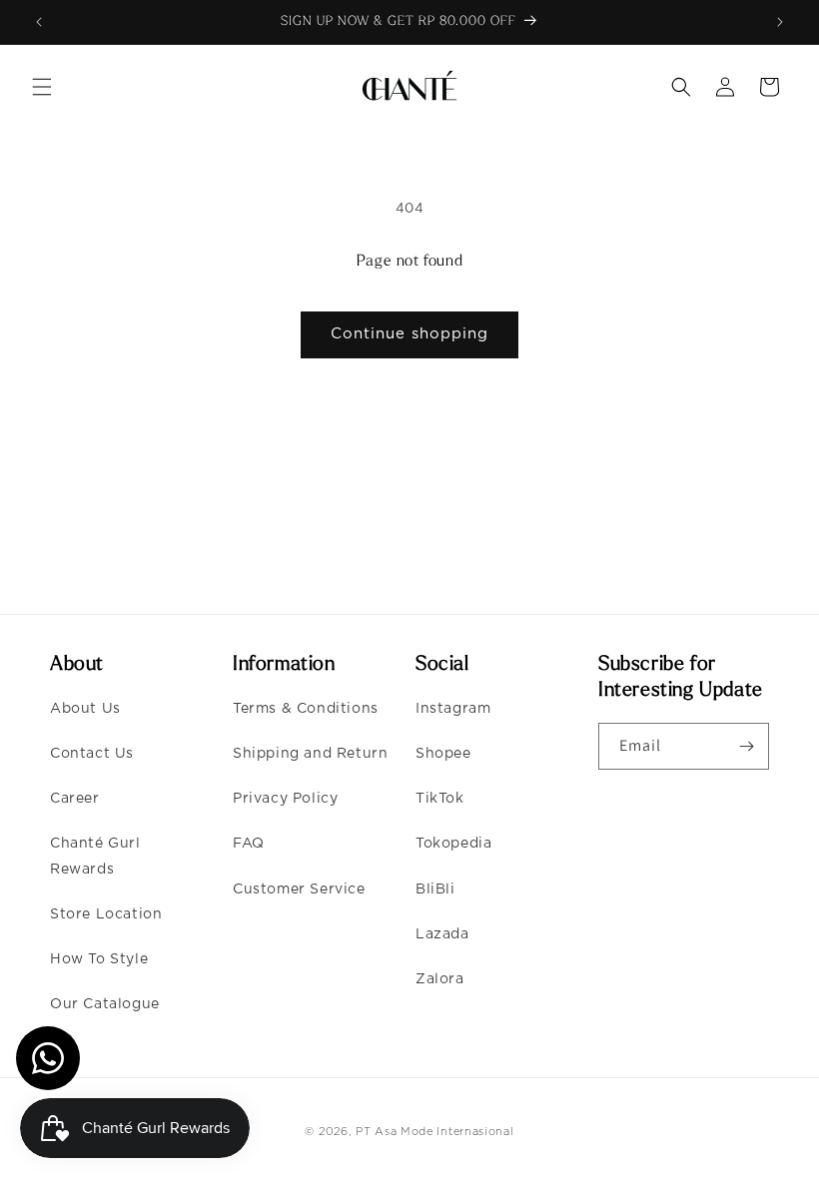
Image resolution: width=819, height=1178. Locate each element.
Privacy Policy (285, 799)
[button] (42, 87)
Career (75, 799)
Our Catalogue (105, 1004)
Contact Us (92, 754)
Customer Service (299, 889)
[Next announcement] (780, 22)
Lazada (442, 934)
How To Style (99, 959)
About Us (85, 709)
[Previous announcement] (39, 22)
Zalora (439, 979)
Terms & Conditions (306, 709)
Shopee (443, 754)
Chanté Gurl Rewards (95, 856)
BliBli (435, 889)
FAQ (249, 844)
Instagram (452, 709)
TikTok (439, 799)
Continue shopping (409, 333)
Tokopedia (453, 844)
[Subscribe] (746, 746)
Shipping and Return (310, 754)
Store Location (106, 914)
